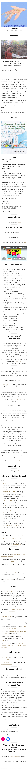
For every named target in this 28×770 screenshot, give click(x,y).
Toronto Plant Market (8, 520)
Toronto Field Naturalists (7, 662)
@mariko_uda (20, 400)
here (19, 222)
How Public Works (13, 573)
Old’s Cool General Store (9, 491)
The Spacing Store (7, 484)
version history (15, 756)
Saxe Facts (18, 361)
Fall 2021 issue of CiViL (6, 616)
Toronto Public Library (21, 535)
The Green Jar (6, 505)
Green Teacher (4, 657)
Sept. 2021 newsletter (6, 664)
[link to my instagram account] (3, 739)
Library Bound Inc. (16, 544)
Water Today (12, 611)
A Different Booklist (8, 500)
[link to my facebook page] (8, 739)
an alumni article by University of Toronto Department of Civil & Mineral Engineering (13, 645)
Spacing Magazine (11, 591)
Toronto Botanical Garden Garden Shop (12, 525)
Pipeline (3, 640)
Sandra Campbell (7, 384)
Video (12, 561)
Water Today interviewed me (15, 609)
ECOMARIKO (14, 28)
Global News (10, 579)
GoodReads (19, 461)
